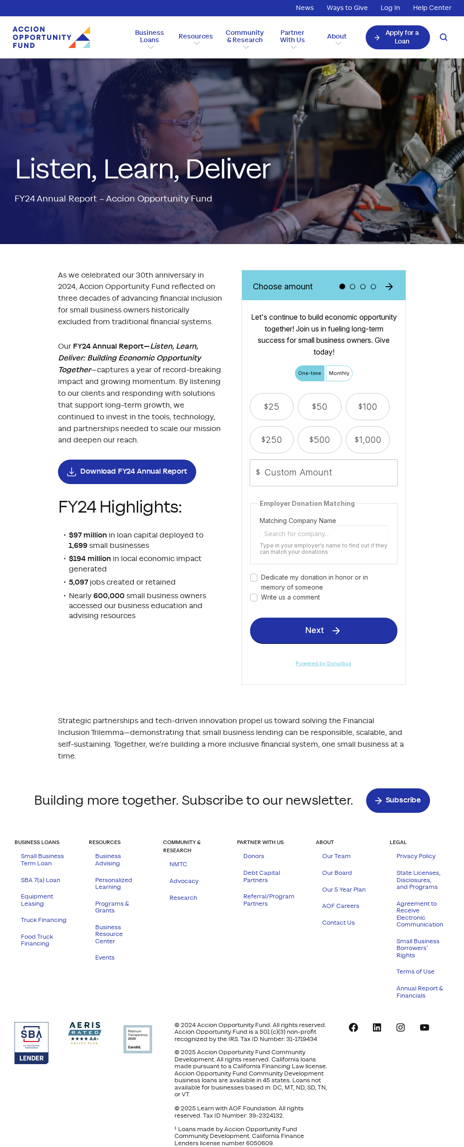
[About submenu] (337, 42)
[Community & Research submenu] (244, 46)
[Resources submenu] (195, 42)
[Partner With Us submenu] (292, 46)
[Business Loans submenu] (149, 46)
